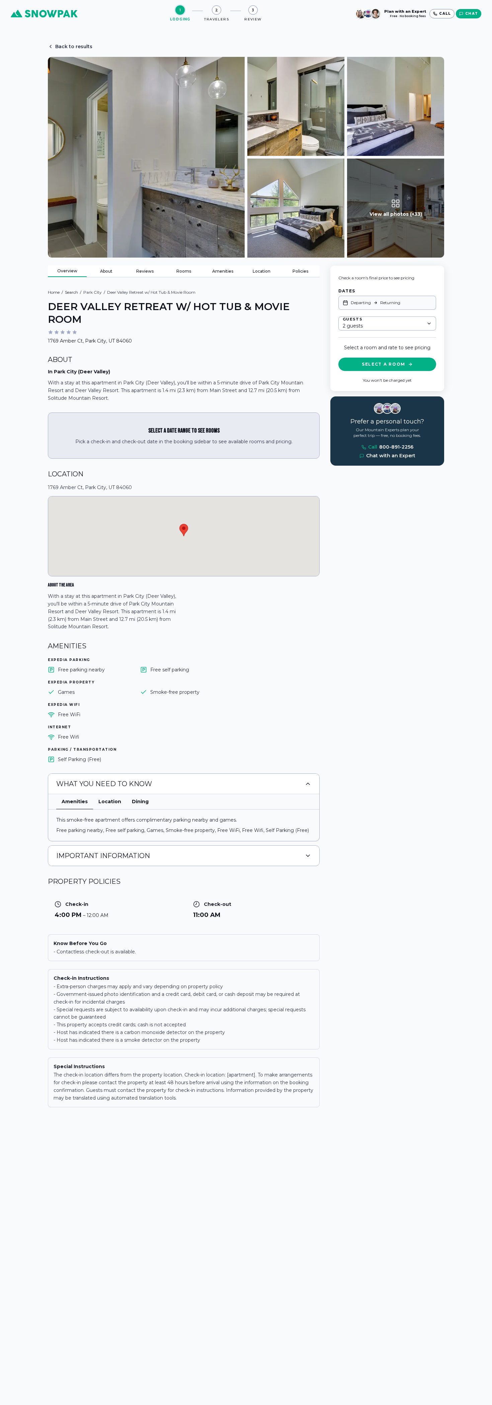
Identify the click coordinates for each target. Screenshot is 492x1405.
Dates (346, 290)
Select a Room (383, 364)
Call (390, 447)
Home (54, 292)
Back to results (73, 46)
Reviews (145, 271)
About (106, 271)
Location (261, 271)
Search (71, 292)
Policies (300, 271)
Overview (67, 270)
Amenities (222, 271)
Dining (140, 802)
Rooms (183, 271)
